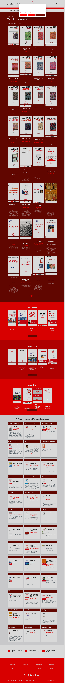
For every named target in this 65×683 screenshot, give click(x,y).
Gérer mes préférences (40, 15)
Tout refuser (31, 15)
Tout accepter (24, 15)
